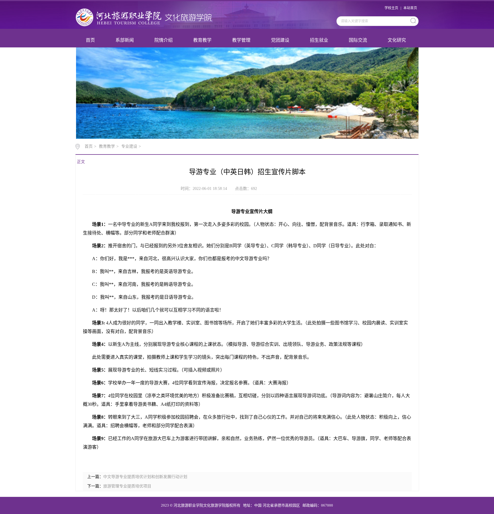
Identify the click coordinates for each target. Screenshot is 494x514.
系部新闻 (124, 40)
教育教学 (202, 40)
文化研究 (397, 40)
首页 (90, 40)
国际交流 (358, 40)
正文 (81, 162)
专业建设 (129, 146)
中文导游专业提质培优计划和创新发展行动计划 (145, 477)
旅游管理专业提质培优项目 (127, 486)
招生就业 (319, 40)
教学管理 (241, 40)
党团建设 (280, 40)
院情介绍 (163, 40)
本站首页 (410, 8)
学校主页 (391, 8)
